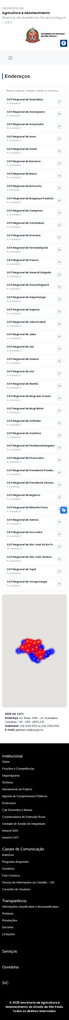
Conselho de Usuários (16, 889)
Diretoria (7, 782)
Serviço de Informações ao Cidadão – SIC (28, 882)
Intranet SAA (10, 830)
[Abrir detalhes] (59, 101)
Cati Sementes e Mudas (17, 810)
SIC (5, 983)
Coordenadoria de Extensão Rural (23, 816)
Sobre (6, 761)
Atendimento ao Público (17, 789)
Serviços (9, 951)
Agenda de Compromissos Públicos (24, 796)
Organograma (10, 775)
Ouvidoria (8, 868)
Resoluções (9, 920)
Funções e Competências (18, 768)
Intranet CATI (10, 837)
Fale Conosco (11, 875)
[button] (34, 643)
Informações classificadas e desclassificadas (30, 906)
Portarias (7, 913)
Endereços (9, 803)
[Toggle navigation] (10, 58)
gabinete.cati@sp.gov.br (29, 729)
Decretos (7, 927)
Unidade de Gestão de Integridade (23, 823)
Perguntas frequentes (15, 861)
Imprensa (8, 854)
